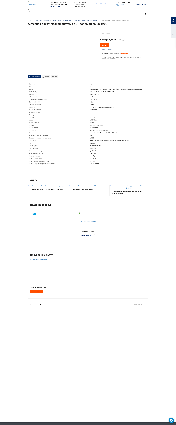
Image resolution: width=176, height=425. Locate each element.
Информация (106, 19)
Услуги (49, 19)
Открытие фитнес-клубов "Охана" (82, 189)
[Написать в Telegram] (171, 420)
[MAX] (102, 4)
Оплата (54, 77)
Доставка (46, 77)
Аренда (35, 19)
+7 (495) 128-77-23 (122, 3)
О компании (85, 19)
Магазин (141, 19)
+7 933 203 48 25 (119, 4)
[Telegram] (98, 4)
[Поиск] (145, 14)
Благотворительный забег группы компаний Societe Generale (127, 192)
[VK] (106, 4)
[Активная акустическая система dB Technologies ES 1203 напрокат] (63, 51)
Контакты (125, 19)
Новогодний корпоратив (38, 287)
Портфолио (65, 19)
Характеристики (34, 77)
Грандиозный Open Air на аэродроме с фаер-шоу (47, 189)
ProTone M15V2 (88, 232)
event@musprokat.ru (120, 6)
